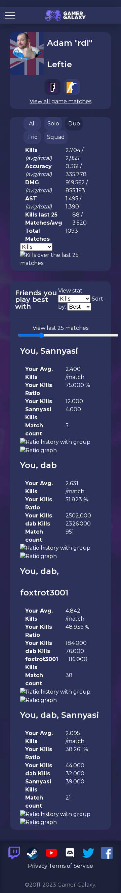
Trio (32, 137)
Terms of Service (71, 866)
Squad (56, 137)
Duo (74, 123)
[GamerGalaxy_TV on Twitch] (14, 852)
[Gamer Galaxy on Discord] (70, 852)
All (32, 123)
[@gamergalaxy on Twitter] (88, 852)
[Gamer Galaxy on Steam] (32, 852)
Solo (53, 123)
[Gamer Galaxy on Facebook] (106, 852)
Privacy (37, 866)
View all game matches (60, 101)
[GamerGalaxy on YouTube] (51, 852)
